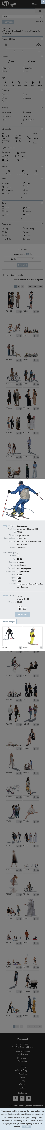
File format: (12, 541)
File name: (12, 535)
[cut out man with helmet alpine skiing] (33, 636)
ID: (15, 532)
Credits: (13, 596)
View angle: (12, 568)
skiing (23, 586)
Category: (12, 526)
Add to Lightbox (23, 607)
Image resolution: (10, 538)
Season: (13, 574)
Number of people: (9, 552)
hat (41, 583)
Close (26, 1127)
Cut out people (22, 525)
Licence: (13, 547)
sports (19, 580)
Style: (14, 580)
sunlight (20, 571)
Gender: (13, 555)
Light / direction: (10, 571)
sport (19, 577)
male (18, 555)
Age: (14, 559)
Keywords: (12, 584)
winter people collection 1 (26, 583)
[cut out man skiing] (12, 636)
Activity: (13, 565)
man (18, 586)
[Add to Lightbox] (20, 647)
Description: (12, 529)
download (22, 615)
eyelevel (28, 568)
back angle (21, 568)
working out (21, 565)
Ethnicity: (12, 562)
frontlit (26, 571)
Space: (13, 577)
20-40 (19, 559)
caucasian (20, 562)
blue (38, 583)
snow (27, 586)
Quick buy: (12, 602)
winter (19, 574)
